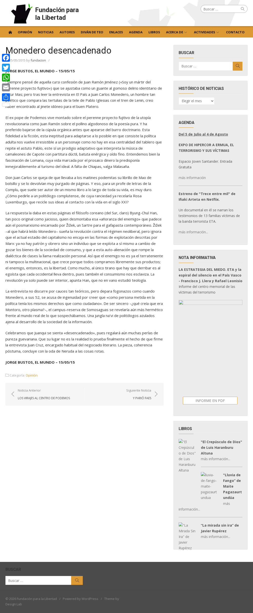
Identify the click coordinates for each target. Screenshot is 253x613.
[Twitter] (6, 68)
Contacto (235, 32)
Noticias (46, 32)
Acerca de (174, 32)
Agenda (136, 32)
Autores (67, 32)
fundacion (38, 60)
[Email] (6, 87)
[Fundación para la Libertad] (10, 32)
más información (192, 177)
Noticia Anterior (44, 394)
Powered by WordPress (80, 598)
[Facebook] (6, 58)
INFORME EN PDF (210, 400)
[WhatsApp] (6, 77)
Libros (154, 32)
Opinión (25, 32)
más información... (193, 232)
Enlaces (116, 32)
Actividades (204, 32)
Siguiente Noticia (138, 394)
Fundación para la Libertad (57, 13)
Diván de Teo (92, 32)
